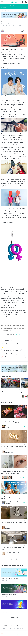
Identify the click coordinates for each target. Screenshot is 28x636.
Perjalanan (3, 10)
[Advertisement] (14, 275)
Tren (8, 10)
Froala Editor (17, 334)
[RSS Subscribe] (7, 634)
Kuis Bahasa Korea (20, 633)
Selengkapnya (13, 617)
